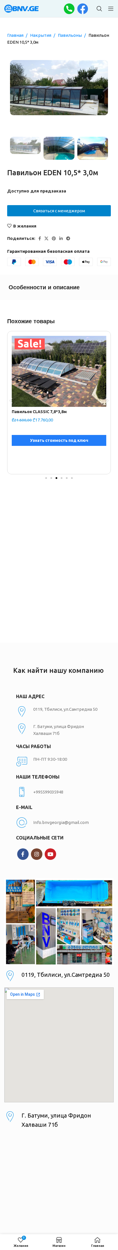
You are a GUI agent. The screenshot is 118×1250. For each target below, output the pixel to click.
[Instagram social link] (36, 854)
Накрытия (41, 35)
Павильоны (70, 35)
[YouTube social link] (50, 854)
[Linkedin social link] (61, 238)
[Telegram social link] (68, 238)
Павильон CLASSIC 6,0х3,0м (39, 411)
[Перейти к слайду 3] (56, 478)
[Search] (99, 8)
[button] (10, 400)
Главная (15, 35)
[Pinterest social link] (54, 238)
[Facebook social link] (40, 238)
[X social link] (46, 238)
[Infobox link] (59, 792)
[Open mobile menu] (111, 8)
